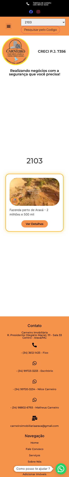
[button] (9, 26)
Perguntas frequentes (34, 468)
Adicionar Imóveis (34, 474)
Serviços (34, 455)
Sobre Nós (34, 461)
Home (35, 442)
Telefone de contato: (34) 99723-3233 (42, 4)
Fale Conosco (34, 449)
